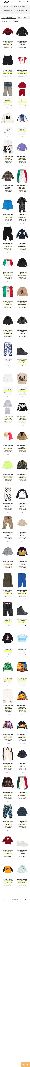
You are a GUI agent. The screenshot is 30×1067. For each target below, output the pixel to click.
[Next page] (25, 899)
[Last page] (27, 899)
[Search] (19, 2)
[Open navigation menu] (2, 2)
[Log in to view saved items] (23, 2)
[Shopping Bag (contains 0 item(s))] (27, 2)
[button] (15, 894)
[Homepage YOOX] (6, 2)
